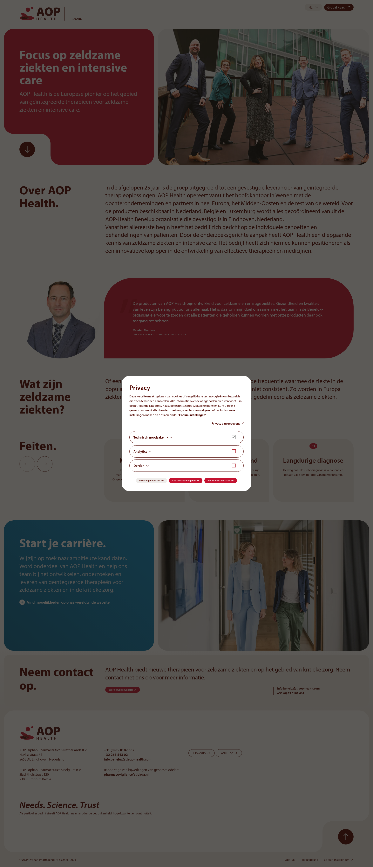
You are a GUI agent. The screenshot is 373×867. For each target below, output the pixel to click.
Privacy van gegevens (226, 423)
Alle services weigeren (184, 480)
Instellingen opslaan (149, 480)
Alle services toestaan (218, 480)
